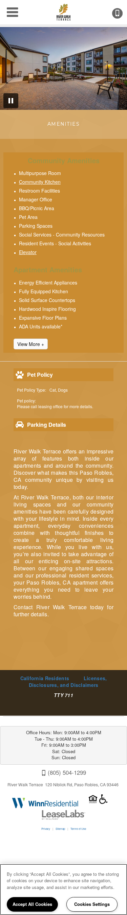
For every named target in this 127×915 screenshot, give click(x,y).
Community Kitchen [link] (40, 181)
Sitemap (60, 829)
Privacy (45, 829)
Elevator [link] (28, 252)
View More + (30, 344)
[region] (63, 889)
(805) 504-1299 (122, 13)
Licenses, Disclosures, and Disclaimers (68, 681)
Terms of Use (78, 829)
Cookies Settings (92, 904)
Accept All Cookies (32, 904)
